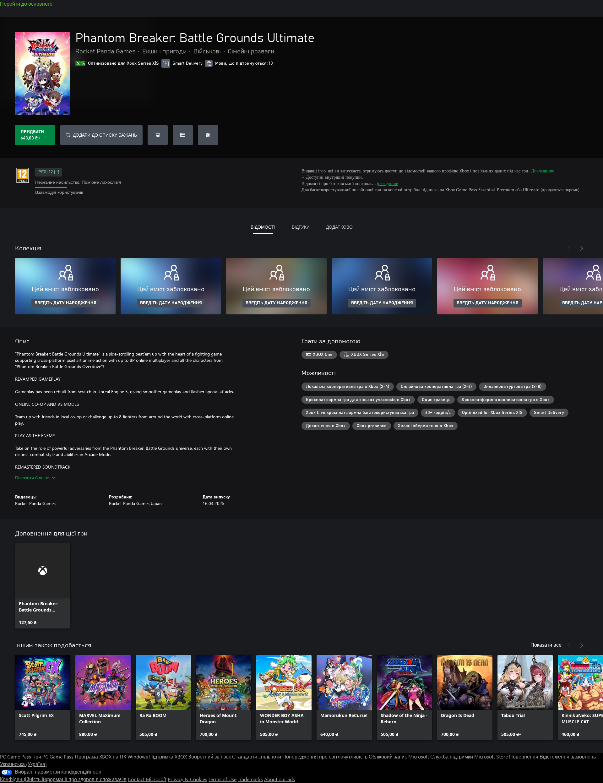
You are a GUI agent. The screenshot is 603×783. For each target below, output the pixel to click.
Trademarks (250, 779)
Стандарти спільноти (256, 756)
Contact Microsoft (147, 779)
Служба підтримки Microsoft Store (469, 756)
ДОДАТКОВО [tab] (339, 227)
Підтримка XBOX (168, 756)
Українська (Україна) (23, 764)
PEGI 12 (45, 172)
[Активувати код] (208, 135)
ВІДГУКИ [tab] (301, 227)
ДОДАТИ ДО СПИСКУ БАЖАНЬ (105, 135)
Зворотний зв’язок (209, 756)
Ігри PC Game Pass (52, 756)
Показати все (546, 644)
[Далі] (581, 248)
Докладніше (542, 171)
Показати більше (32, 478)
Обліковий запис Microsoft (399, 756)
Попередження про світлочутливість (324, 756)
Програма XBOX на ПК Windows (111, 756)
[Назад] (569, 248)
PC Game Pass (15, 756)
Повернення (523, 756)
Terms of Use (222, 779)
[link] (42, 585)
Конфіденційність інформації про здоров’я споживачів (63, 779)
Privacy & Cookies (187, 779)
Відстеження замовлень (568, 756)
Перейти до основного (26, 3)
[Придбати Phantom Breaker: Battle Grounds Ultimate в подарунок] (183, 135)
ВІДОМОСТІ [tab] (263, 227)
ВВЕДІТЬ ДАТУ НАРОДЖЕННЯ (65, 303)
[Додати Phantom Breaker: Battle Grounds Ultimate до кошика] (158, 135)
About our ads (279, 779)
